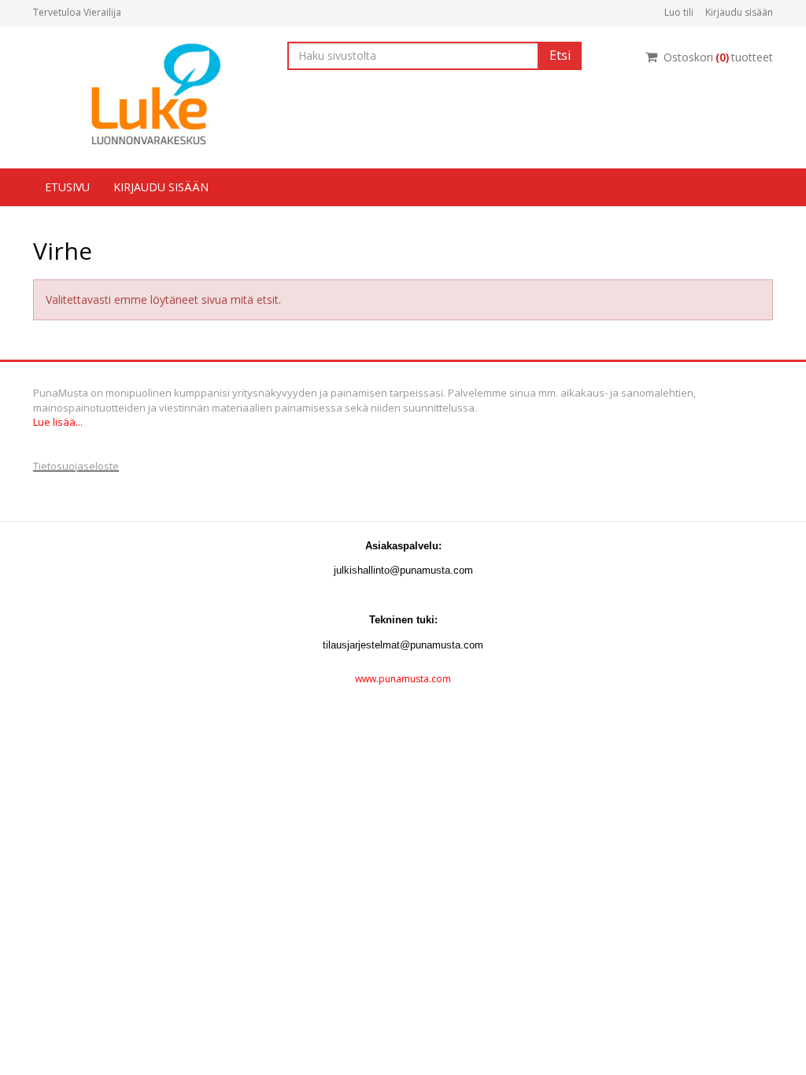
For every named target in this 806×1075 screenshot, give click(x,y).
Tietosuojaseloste (76, 466)
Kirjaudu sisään (739, 12)
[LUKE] (148, 94)
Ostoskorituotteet (718, 57)
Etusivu (67, 186)
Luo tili (678, 12)
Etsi (560, 55)
